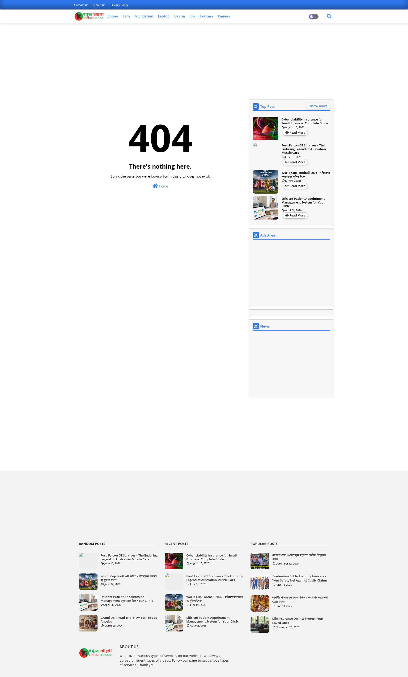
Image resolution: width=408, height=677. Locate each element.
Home (163, 186)
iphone (112, 16)
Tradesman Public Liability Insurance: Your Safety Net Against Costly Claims (299, 578)
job (192, 16)
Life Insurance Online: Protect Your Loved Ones (297, 620)
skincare (206, 16)
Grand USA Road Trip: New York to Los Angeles (129, 619)
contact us (81, 5)
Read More (297, 132)
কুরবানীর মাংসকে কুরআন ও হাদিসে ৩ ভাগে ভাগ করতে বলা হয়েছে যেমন (300, 599)
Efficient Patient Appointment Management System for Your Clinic (303, 202)
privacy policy (119, 5)
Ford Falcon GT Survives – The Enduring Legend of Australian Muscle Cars (303, 149)
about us (100, 5)
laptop (164, 16)
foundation (144, 16)
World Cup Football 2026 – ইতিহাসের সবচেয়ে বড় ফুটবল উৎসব (305, 174)
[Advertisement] (204, 61)
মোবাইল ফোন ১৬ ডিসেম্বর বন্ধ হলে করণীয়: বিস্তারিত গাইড (299, 557)
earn (126, 16)
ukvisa (179, 16)
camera (224, 16)
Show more (318, 106)
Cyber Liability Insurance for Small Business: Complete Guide (304, 121)
